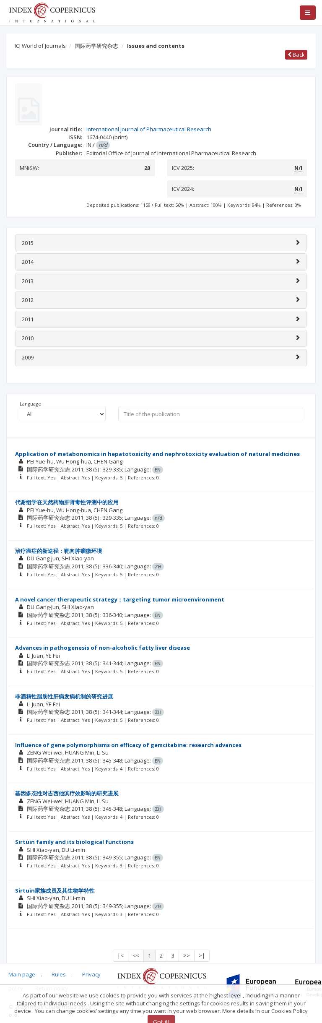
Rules (59, 974)
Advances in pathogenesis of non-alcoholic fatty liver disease (102, 647)
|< (120, 955)
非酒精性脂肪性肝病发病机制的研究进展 (64, 696)
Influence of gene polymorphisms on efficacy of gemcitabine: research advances (128, 745)
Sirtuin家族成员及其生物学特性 (55, 890)
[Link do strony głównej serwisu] (52, 12)
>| (202, 955)
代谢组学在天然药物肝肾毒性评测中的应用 (67, 502)
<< (135, 955)
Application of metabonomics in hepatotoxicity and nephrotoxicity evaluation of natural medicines (157, 454)
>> (186, 955)
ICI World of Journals (40, 45)
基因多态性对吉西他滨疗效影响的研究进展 (67, 793)
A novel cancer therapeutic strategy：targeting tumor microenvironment (119, 599)
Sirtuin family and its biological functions (74, 842)
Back (298, 54)
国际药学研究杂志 (96, 45)
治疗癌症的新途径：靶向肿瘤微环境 (58, 550)
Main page (21, 974)
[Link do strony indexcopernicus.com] (161, 977)
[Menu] (308, 12)
